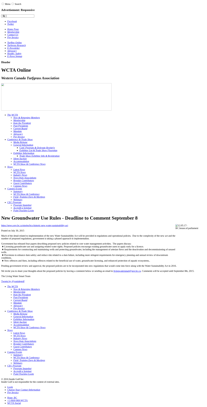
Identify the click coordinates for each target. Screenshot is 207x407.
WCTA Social (14, 403)
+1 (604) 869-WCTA (17, 400)
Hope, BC (12, 397)
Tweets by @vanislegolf (12, 281)
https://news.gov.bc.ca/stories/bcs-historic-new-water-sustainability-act (34, 225)
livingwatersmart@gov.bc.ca (127, 271)
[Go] (3, 16)
